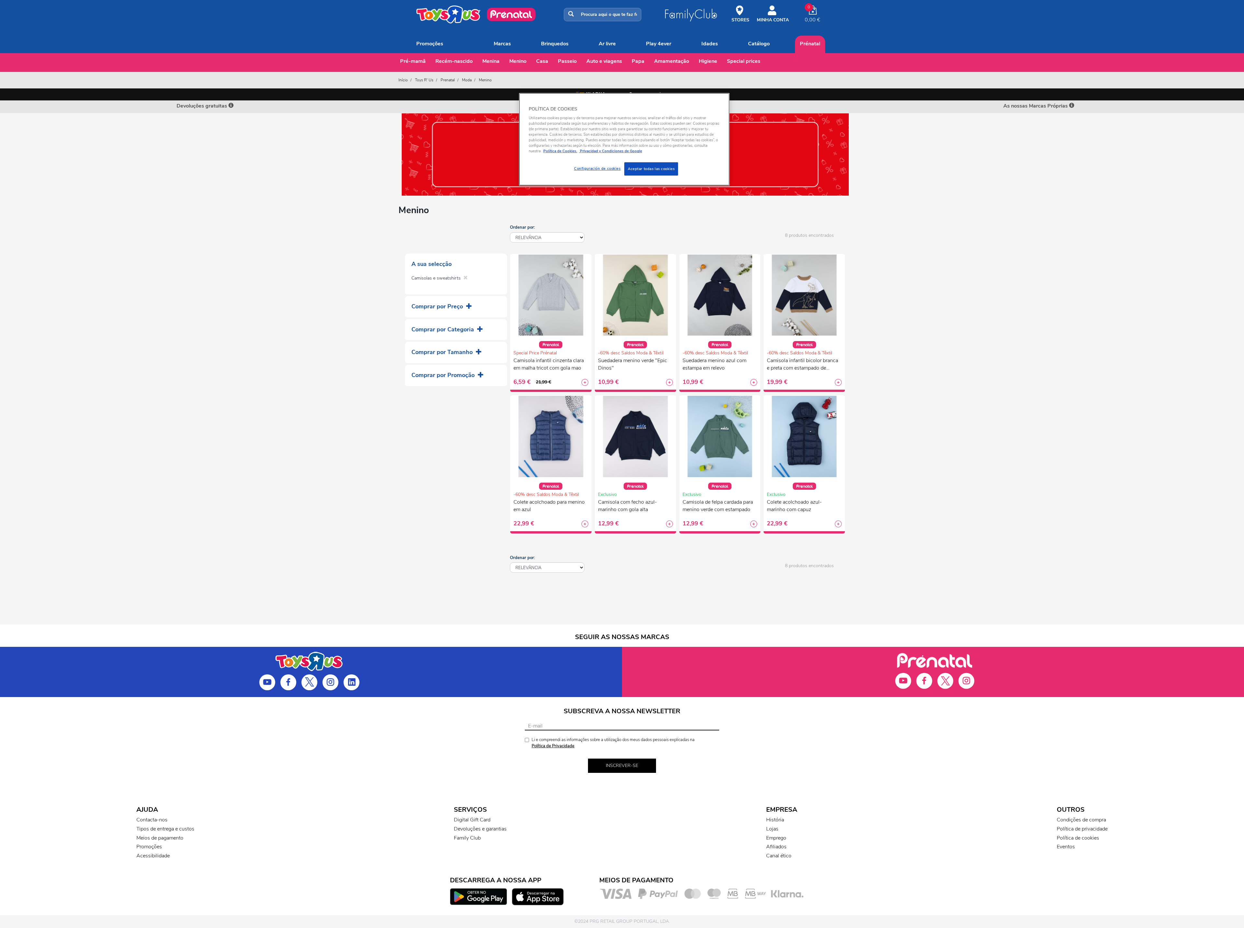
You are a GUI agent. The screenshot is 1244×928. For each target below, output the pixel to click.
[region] (624, 139)
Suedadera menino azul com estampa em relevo (714, 364)
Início (403, 80)
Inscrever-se (622, 765)
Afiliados (776, 846)
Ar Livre (607, 43)
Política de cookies (1078, 838)
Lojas (772, 828)
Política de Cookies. (560, 151)
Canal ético (778, 855)
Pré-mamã (413, 61)
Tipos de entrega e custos (165, 828)
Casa (542, 61)
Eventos (1066, 846)
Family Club (467, 838)
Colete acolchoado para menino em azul (549, 505)
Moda (467, 80)
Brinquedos (555, 43)
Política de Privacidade (553, 746)
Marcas (502, 43)
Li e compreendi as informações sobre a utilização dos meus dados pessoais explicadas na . (613, 743)
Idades (709, 43)
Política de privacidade (1082, 828)
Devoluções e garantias (480, 828)
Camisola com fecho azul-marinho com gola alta (627, 505)
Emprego (776, 838)
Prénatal (810, 43)
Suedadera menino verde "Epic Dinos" (632, 364)
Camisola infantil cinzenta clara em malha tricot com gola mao (548, 364)
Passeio (567, 61)
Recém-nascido (454, 61)
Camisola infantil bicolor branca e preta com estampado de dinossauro (802, 365)
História (775, 819)
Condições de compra (1081, 819)
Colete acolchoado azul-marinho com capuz (794, 505)
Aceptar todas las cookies (651, 168)
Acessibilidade (153, 855)
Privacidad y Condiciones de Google (610, 151)
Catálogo (759, 43)
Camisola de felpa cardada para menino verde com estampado (718, 505)
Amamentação (671, 61)
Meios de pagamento (159, 838)
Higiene (708, 61)
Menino (517, 61)
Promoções (429, 43)
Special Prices (743, 61)
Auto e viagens (604, 61)
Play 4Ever (658, 43)
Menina (491, 61)
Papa (638, 61)
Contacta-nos (151, 819)
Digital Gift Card (472, 819)
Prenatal (448, 80)
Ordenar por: (522, 227)
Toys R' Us (424, 80)
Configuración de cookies (597, 168)
